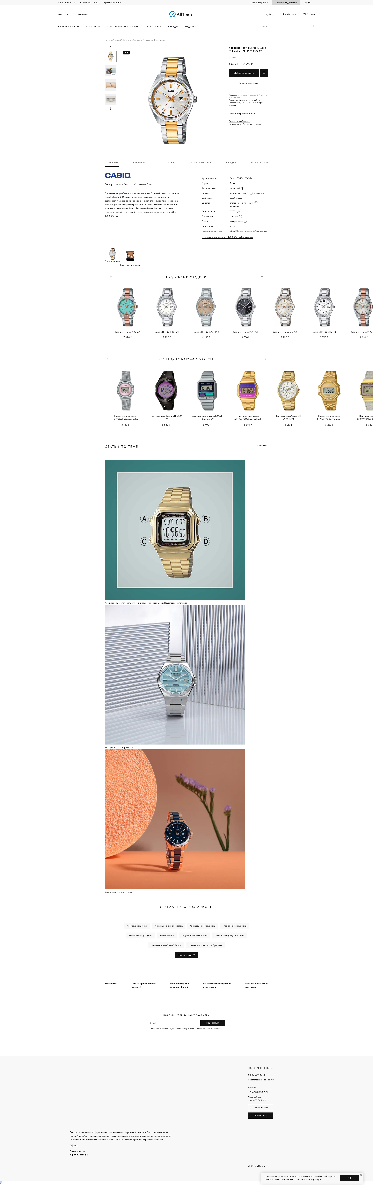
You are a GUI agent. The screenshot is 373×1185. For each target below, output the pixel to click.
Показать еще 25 (186, 955)
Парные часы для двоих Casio (229, 935)
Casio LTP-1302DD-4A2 (206, 331)
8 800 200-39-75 (66, 2)
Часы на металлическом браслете (205, 945)
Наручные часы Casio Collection (166, 945)
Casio (115, 40)
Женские (136, 40)
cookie (319, 1176)
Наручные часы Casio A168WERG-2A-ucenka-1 (247, 417)
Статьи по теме (121, 446)
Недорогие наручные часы (194, 935)
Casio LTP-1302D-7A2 (285, 331)
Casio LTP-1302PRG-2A (127, 331)
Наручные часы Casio (137, 925)
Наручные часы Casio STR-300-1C (166, 417)
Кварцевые (159, 40)
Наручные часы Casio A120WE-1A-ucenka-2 (206, 417)
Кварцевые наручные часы (202, 925)
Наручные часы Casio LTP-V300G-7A (288, 417)
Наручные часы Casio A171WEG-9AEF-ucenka (329, 417)
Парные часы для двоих (140, 935)
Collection (124, 40)
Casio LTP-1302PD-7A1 (166, 331)
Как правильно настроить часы (120, 747)
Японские (147, 40)
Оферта (74, 1145)
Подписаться (212, 1022)
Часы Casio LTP (167, 935)
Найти (313, 26)
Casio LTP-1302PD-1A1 (245, 331)
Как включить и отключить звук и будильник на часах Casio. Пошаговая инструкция (146, 602)
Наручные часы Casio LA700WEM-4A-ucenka (125, 417)
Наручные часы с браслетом (169, 925)
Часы (107, 40)
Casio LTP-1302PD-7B (324, 331)
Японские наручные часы (235, 925)
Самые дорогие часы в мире (118, 891)
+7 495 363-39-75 (89, 2)
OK (349, 1178)
